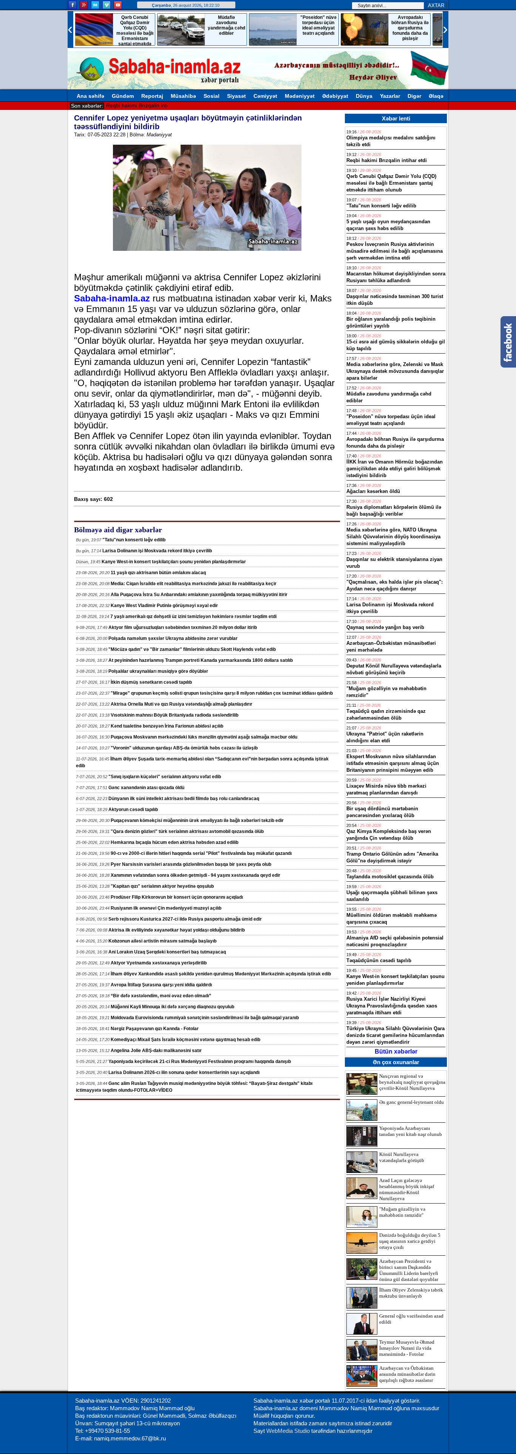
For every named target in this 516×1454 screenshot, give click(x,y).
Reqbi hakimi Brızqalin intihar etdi (146, 105)
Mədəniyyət (300, 96)
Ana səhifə (90, 96)
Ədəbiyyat (335, 96)
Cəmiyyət (265, 96)
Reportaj (152, 96)
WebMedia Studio (288, 1431)
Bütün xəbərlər (396, 1051)
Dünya (364, 96)
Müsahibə (183, 96)
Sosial (211, 96)
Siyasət (236, 96)
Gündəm (123, 96)
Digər (414, 96)
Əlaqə (436, 96)
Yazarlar (390, 96)
